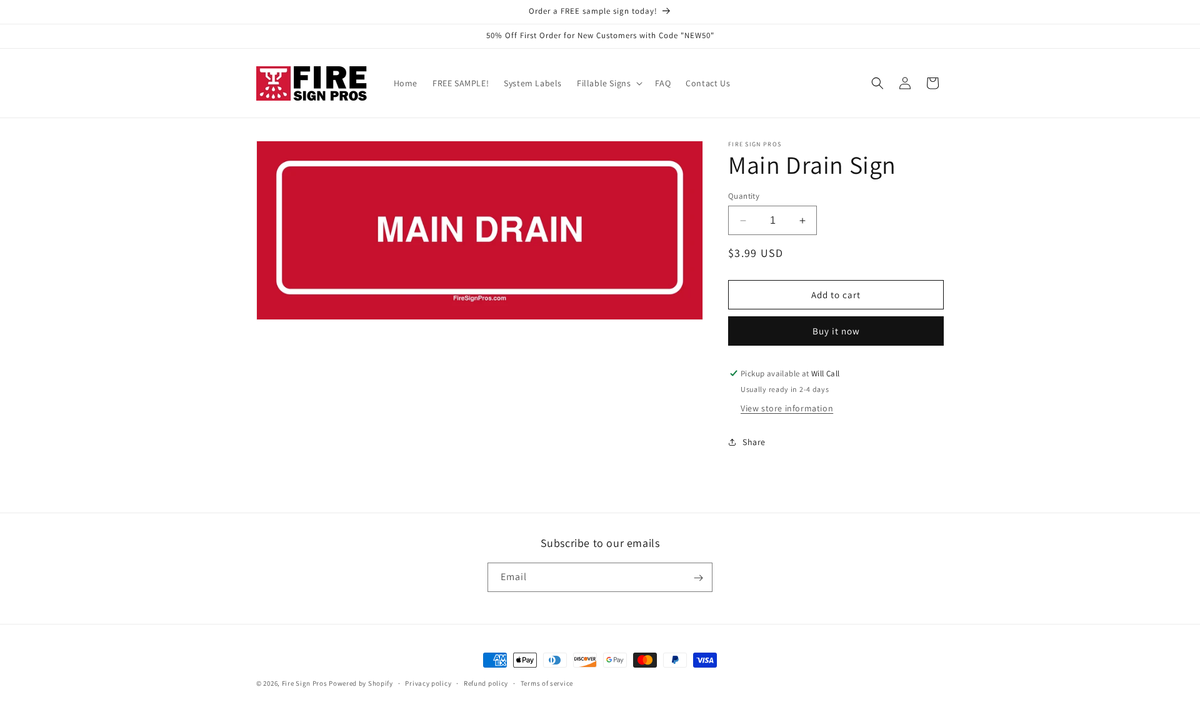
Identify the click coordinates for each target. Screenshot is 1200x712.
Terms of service (547, 683)
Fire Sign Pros (305, 683)
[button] (608, 83)
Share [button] (754, 442)
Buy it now (836, 331)
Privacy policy (428, 683)
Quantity (743, 196)
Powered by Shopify (361, 683)
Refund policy (486, 683)
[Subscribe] (698, 578)
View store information (787, 408)
